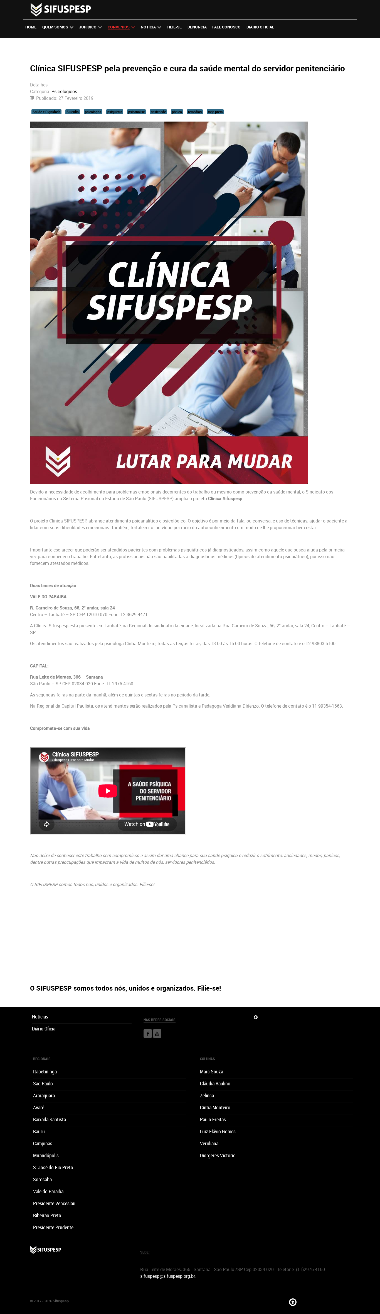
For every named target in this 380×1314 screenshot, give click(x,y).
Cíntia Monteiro (215, 1107)
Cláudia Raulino (215, 1083)
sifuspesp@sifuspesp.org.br (167, 1276)
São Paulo (43, 1083)
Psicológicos (64, 91)
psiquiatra (114, 112)
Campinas (42, 1143)
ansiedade (158, 112)
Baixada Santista (49, 1119)
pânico (177, 112)
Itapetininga (45, 1071)
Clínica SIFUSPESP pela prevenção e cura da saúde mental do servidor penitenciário (187, 68)
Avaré (38, 1107)
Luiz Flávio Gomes (218, 1131)
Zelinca (207, 1095)
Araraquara (44, 1095)
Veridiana (209, 1143)
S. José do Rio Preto (53, 1167)
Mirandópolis (46, 1155)
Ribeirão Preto (47, 1215)
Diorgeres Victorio (218, 1155)
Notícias (40, 1016)
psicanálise (136, 112)
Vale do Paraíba (48, 1191)
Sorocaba (42, 1179)
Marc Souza (211, 1071)
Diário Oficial (44, 1028)
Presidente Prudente (53, 1227)
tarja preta (215, 112)
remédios (195, 112)
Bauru (39, 1131)
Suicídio (72, 112)
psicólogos (93, 112)
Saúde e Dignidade (46, 112)
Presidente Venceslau (54, 1203)
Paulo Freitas (213, 1119)
